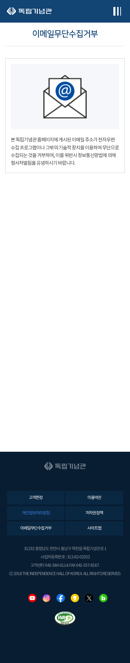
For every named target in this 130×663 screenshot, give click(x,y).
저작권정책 (94, 513)
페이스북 (61, 598)
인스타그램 (46, 598)
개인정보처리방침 (36, 513)
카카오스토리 (75, 598)
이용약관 (94, 498)
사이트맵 (94, 528)
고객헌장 (36, 498)
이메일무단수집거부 (35, 528)
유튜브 (32, 598)
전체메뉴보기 (117, 11)
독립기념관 (29, 11)
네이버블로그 (103, 598)
